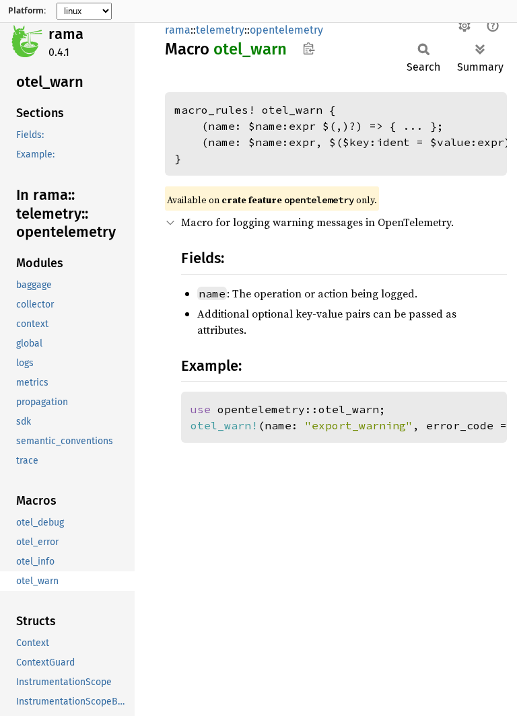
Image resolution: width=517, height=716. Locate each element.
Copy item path (309, 48)
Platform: (27, 10)
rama (65, 34)
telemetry (220, 30)
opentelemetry (286, 30)
